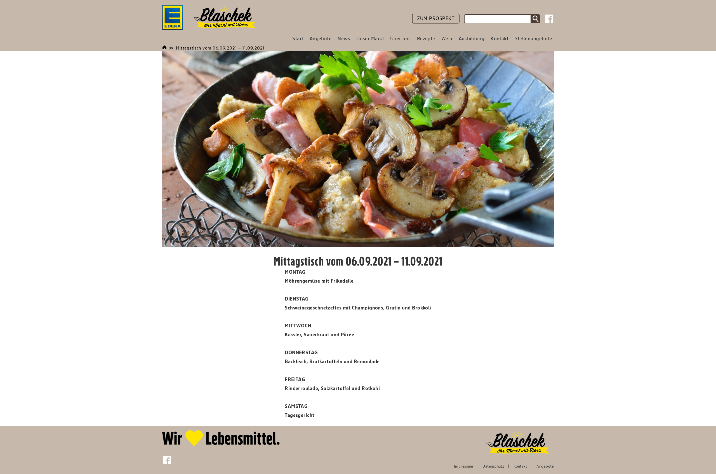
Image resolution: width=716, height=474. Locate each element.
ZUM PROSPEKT (435, 18)
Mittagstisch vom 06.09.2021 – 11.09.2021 (220, 48)
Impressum (463, 466)
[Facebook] (549, 18)
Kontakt (520, 466)
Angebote (545, 466)
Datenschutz (493, 466)
